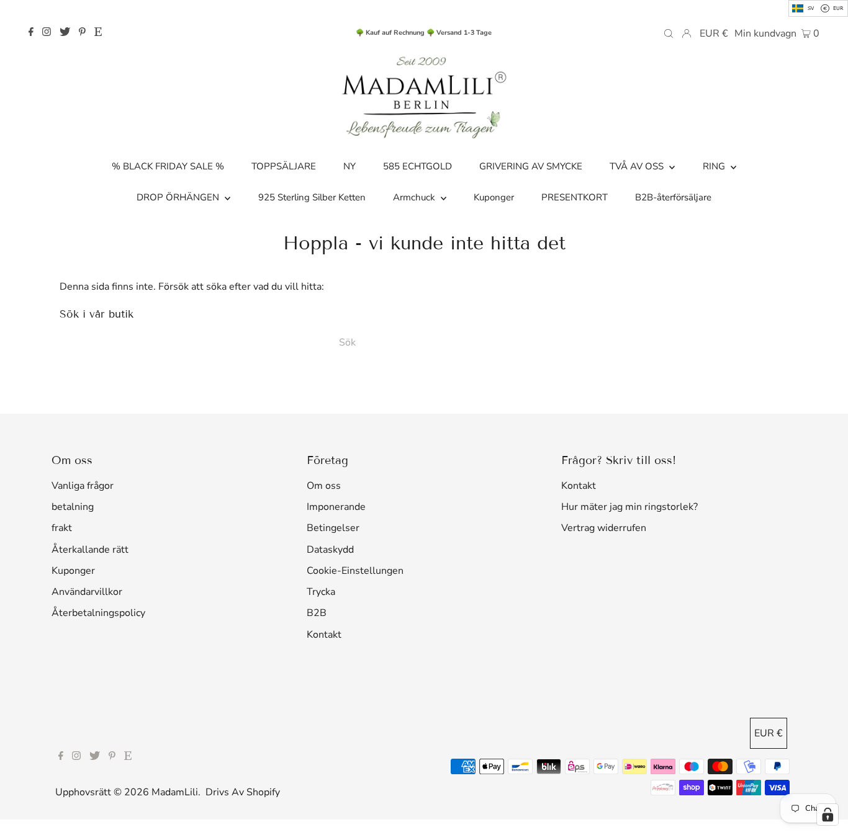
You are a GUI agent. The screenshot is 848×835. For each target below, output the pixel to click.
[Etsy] (98, 33)
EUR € (714, 33)
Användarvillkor (87, 592)
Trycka (321, 592)
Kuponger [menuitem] (494, 197)
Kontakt (324, 634)
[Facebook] (31, 33)
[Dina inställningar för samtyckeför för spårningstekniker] (827, 814)
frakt (62, 528)
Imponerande (336, 507)
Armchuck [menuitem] (415, 197)
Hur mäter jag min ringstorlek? (629, 507)
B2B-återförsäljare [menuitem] (673, 197)
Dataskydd (330, 549)
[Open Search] (669, 32)
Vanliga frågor (83, 486)
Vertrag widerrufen (603, 528)
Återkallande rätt (90, 549)
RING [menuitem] (715, 166)
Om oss (324, 486)
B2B (317, 613)
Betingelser (333, 528)
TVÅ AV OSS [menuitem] (638, 166)
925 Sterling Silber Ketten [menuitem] (312, 197)
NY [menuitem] (349, 166)
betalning (73, 507)
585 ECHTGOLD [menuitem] (417, 166)
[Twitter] (64, 33)
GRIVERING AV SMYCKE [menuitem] (530, 166)
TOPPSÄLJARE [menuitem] (283, 166)
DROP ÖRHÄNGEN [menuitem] (179, 197)
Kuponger (73, 571)
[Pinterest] (82, 33)
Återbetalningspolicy (98, 613)
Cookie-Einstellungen (355, 571)
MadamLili (174, 792)
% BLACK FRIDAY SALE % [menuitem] (168, 166)
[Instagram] (46, 33)
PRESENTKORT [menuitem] (574, 197)
